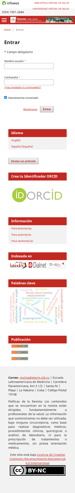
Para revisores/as (22, 241)
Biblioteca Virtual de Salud (52, 2)
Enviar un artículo (23, 161)
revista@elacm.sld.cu (34, 378)
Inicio (7, 30)
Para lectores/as (21, 228)
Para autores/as (21, 234)
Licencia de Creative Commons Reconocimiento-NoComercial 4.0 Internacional (38, 459)
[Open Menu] (4, 20)
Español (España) (22, 146)
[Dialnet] (38, 268)
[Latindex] (18, 268)
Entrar (47, 109)
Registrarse (30, 109)
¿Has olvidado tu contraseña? (22, 87)
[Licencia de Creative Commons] (37, 474)
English (15, 140)
